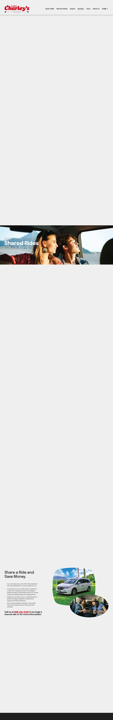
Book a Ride (49, 9)
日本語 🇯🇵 (105, 9)
